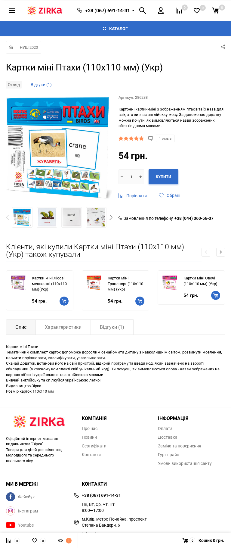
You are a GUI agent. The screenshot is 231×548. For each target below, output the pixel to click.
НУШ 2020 (29, 47)
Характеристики (63, 327)
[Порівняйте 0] (179, 11)
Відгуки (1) (41, 84)
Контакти (91, 455)
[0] (215, 11)
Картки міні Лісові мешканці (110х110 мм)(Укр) (49, 283)
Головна (10, 47)
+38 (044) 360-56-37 (194, 218)
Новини (89, 437)
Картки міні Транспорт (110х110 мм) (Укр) (125, 283)
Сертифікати (94, 446)
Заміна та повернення (179, 446)
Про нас (89, 428)
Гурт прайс (168, 455)
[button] (110, 218)
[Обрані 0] (197, 11)
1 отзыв (165, 138)
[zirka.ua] (39, 422)
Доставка (167, 437)
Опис (20, 327)
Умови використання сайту (185, 463)
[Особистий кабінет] (161, 10)
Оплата (165, 428)
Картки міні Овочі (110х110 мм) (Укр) (200, 280)
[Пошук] (142, 10)
